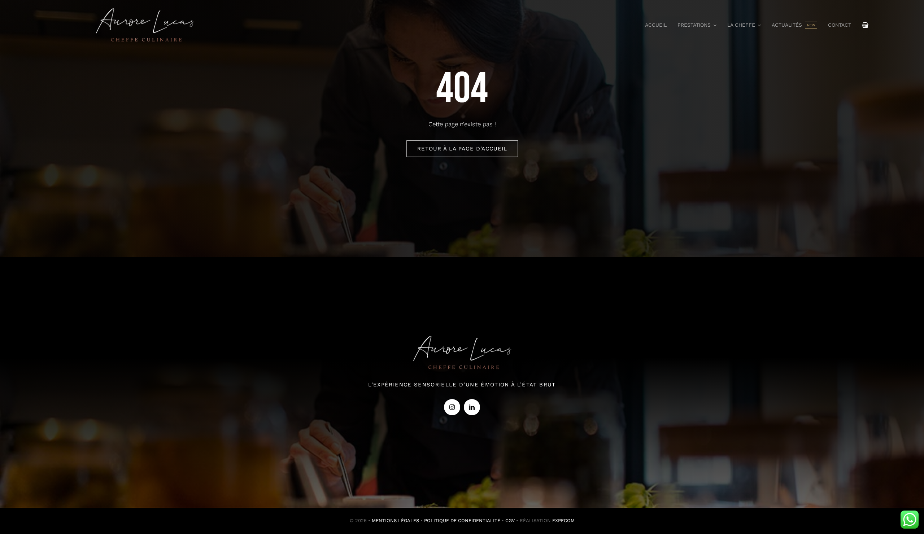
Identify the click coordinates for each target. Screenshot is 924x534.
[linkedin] (472, 407)
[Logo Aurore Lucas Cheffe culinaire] (145, 6)
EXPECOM (563, 520)
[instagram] (452, 407)
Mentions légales (395, 520)
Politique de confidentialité (462, 520)
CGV (510, 520)
